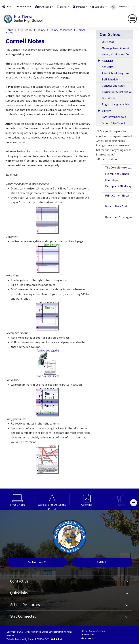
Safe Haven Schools (114, 117)
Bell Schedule (110, 79)
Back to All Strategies (118, 217)
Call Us (101, 562)
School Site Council (114, 123)
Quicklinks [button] (99, 6)
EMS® (47, 639)
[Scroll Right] (133, 502)
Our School (25, 30)
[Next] (130, 6)
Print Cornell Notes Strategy (119, 195)
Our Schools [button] (45, 6)
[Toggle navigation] (132, 19)
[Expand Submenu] (98, 60)
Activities (107, 60)
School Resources (25, 604)
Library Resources (61, 30)
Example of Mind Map (118, 186)
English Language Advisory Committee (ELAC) (117, 104)
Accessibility (89, 635)
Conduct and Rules (113, 85)
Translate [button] (80, 6)
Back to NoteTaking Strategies (119, 206)
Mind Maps (111, 180)
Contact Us (19, 581)
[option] (17, 499)
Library (41, 30)
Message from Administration (117, 48)
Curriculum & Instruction (117, 92)
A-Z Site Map (89, 638)
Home (9, 30)
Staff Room (25, 6)
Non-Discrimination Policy (95, 631)
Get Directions (36, 562)
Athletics (107, 67)
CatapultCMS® (35, 639)
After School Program (115, 73)
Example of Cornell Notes (119, 174)
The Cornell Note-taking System (119, 167)
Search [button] (63, 6)
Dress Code (108, 98)
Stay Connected (23, 616)
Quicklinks (19, 592)
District (9, 6)
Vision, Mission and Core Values (117, 54)
